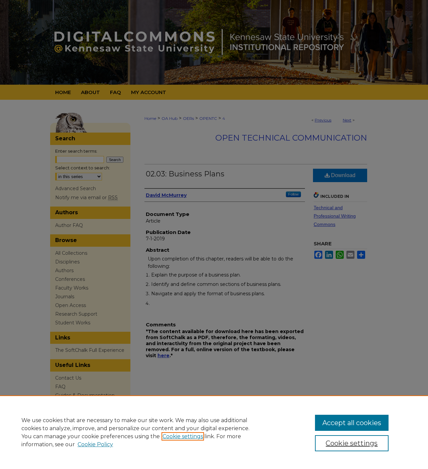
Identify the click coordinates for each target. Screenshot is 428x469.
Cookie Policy (95, 444)
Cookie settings (183, 436)
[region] (214, 432)
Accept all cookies (351, 423)
